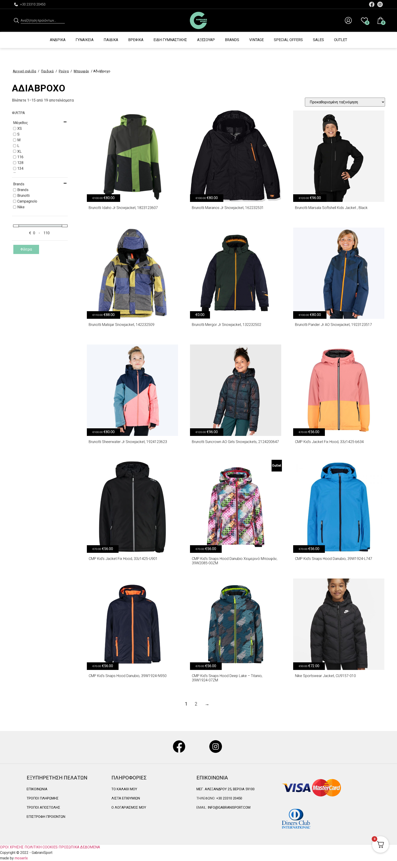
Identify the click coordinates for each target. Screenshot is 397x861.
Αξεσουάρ (206, 40)
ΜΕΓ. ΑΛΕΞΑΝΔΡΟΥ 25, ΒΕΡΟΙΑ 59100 (225, 789)
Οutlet (340, 40)
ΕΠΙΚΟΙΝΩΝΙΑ (37, 789)
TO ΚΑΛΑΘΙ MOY (124, 789)
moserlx (21, 858)
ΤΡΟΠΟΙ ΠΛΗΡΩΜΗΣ (43, 798)
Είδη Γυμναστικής (170, 40)
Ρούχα (64, 71)
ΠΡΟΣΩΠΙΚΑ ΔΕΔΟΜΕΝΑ (79, 847)
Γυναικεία (85, 40)
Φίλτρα (26, 249)
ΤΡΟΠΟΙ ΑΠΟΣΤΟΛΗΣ (43, 807)
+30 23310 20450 (32, 4)
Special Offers (288, 40)
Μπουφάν (81, 71)
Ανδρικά (57, 40)
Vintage (256, 40)
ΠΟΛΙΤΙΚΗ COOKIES (41, 847)
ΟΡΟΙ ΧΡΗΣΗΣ (12, 847)
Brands (232, 40)
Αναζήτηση (16, 20)
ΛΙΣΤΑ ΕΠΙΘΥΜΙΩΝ (125, 798)
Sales (318, 40)
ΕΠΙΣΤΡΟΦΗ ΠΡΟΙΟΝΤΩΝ (46, 817)
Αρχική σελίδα (24, 71)
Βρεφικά (135, 40)
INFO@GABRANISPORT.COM (228, 807)
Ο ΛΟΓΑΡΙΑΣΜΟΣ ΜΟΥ (128, 807)
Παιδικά (111, 40)
